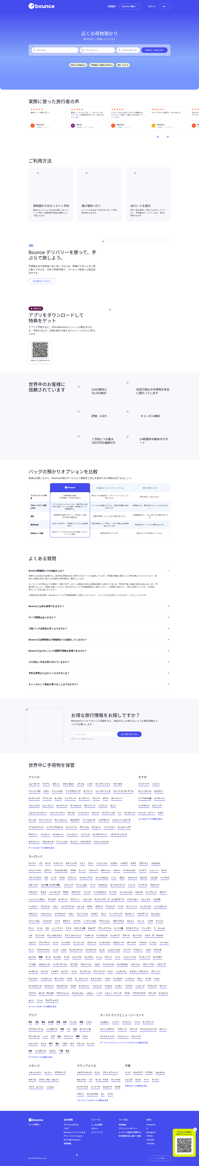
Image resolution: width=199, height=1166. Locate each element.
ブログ (66, 1128)
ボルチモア (75, 820)
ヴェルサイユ (62, 986)
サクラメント (34, 841)
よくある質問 (96, 1124)
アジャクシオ (108, 964)
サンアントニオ (108, 812)
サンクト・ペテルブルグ (80, 841)
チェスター (33, 978)
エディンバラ (71, 863)
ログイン (152, 6)
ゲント (31, 928)
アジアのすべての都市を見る (41, 1057)
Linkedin (150, 1140)
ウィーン (82, 870)
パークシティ (83, 812)
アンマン (155, 1079)
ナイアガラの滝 (144, 798)
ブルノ (140, 978)
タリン (104, 913)
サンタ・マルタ (101, 1079)
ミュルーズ (140, 986)
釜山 (57, 1043)
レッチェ (153, 942)
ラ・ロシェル (159, 928)
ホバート (163, 1029)
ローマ (48, 863)
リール (39, 928)
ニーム (39, 1000)
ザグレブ (99, 906)
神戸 (51, 1043)
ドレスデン (89, 957)
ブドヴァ (129, 986)
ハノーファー (57, 928)
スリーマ (127, 950)
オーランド (88, 791)
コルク (97, 964)
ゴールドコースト (107, 1036)
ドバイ (127, 1072)
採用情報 (67, 1143)
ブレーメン (155, 971)
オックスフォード (117, 885)
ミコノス (131, 885)
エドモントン (159, 798)
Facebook (150, 1124)
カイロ (138, 1079)
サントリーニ (131, 906)
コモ (47, 928)
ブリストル (45, 906)
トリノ (114, 877)
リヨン (55, 906)
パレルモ (154, 877)
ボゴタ (117, 1087)
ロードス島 (118, 928)
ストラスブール (67, 906)
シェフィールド (129, 957)
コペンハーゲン (35, 870)
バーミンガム (34, 921)
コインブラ (77, 957)
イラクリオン (132, 899)
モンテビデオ (92, 1094)
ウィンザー (146, 928)
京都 (58, 1022)
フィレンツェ (101, 863)
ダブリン (48, 870)
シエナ (64, 950)
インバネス (65, 942)
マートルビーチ (88, 820)
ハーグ (99, 993)
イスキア (54, 971)
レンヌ (55, 950)
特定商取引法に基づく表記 (130, 1136)
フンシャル (39, 935)
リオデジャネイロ (84, 1072)
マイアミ (46, 784)
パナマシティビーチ (118, 834)
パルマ (148, 950)
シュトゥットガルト (37, 899)
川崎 (62, 1029)
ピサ (46, 877)
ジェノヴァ (145, 899)
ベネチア (124, 863)
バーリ (92, 885)
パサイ (85, 1036)
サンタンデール (75, 950)
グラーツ (108, 957)
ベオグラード (142, 913)
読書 (40, 957)
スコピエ (108, 986)
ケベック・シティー (146, 812)
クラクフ (142, 870)
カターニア (33, 885)
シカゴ (90, 784)
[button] (154, 50)
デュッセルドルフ (54, 935)
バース (57, 921)
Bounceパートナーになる (74, 1132)
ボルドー (163, 892)
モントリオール (144, 791)
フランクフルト (35, 877)
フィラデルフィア (73, 791)
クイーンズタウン (107, 1029)
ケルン (71, 913)
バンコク (73, 1022)
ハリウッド (103, 805)
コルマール (91, 942)
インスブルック (160, 906)
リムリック (97, 986)
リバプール (143, 885)
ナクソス (44, 971)
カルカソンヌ (44, 964)
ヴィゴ (48, 957)
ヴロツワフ (76, 892)
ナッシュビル (57, 791)
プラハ (91, 863)
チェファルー (96, 978)
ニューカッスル (126, 892)
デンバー (96, 798)
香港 (81, 1022)
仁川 (52, 1036)
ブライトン (75, 899)
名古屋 (51, 1022)
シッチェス (129, 978)
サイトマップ (96, 1132)
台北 (75, 1029)
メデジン (80, 1094)
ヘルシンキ (87, 899)
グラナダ (157, 950)
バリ (68, 1029)
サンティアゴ (82, 1087)
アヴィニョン (104, 921)
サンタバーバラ (124, 827)
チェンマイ (33, 1043)
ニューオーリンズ (102, 791)
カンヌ (55, 942)
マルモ (73, 986)
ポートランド (116, 798)
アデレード (122, 1029)
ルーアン (65, 971)
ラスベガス (117, 784)
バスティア (161, 964)
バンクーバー (143, 784)
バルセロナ (155, 863)
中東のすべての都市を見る (136, 1086)
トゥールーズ (54, 892)
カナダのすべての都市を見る (150, 819)
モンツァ (163, 986)
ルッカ (102, 950)
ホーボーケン (58, 834)
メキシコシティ (35, 1072)
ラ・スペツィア (115, 913)
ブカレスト (33, 913)
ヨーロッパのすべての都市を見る (42, 1006)
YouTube (150, 1143)
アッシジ (159, 921)
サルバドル (81, 1079)
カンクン (48, 1072)
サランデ (152, 993)
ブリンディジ (44, 942)
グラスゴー (33, 892)
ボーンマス (59, 978)
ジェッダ (128, 1079)
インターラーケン (60, 964)
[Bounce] (41, 6)
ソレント (141, 921)
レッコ (99, 957)
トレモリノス (46, 978)
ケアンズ (133, 1029)
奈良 (30, 1051)
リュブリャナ (145, 906)
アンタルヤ (117, 978)
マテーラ (126, 935)
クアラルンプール (36, 1029)
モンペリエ (137, 935)
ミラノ (82, 863)
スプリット (72, 877)
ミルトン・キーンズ (113, 993)
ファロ (68, 928)
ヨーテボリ (157, 957)
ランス (74, 971)
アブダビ (149, 1072)
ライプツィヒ (85, 971)
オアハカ (32, 1079)
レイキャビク (104, 942)
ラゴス (69, 978)
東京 (30, 1022)
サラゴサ (74, 964)
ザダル (65, 892)
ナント (31, 950)
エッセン (118, 986)
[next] (167, 137)
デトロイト (96, 827)
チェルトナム (77, 993)
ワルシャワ (93, 870)
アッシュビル (62, 841)
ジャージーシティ (57, 812)
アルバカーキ (48, 841)
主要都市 (112, 6)
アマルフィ (138, 950)
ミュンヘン (154, 870)
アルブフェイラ (51, 1000)
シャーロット (72, 834)
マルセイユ (103, 885)
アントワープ (99, 971)
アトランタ (47, 798)
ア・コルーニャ (81, 978)
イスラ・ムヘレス (36, 1087)
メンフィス (85, 834)
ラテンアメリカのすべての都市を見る (92, 1100)
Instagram (150, 1132)
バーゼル (32, 964)
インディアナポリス (54, 827)
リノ (119, 812)
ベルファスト (46, 913)
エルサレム (160, 1072)
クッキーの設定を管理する (130, 1132)
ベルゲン (94, 913)
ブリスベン (127, 1022)
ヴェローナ (132, 877)
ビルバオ (139, 892)
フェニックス (34, 805)
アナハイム (84, 827)
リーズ (120, 906)
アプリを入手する (71, 1124)
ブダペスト (143, 863)
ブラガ (127, 993)
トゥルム (50, 1087)
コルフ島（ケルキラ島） (51, 885)
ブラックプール (104, 928)
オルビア (91, 928)
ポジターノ (129, 913)
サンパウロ (115, 1079)
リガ (30, 935)
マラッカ (80, 1043)
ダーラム (71, 812)
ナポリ (46, 791)
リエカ (156, 978)
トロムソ (90, 993)
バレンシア (68, 885)
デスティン (33, 834)
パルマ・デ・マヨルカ (154, 935)
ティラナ (113, 892)
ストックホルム (101, 877)
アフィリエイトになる (73, 1136)
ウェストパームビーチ (121, 820)
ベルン (110, 971)
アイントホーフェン (73, 935)
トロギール (89, 935)
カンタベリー (84, 986)
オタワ (160, 812)
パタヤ (64, 1043)
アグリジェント (62, 993)
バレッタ (80, 906)
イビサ (150, 921)
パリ (40, 863)
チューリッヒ (82, 913)
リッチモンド (143, 805)
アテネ (73, 870)
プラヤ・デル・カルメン (49, 1079)
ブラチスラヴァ (43, 950)
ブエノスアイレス (110, 1072)
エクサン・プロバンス (139, 971)
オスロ (43, 892)
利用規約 (122, 1124)
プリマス (32, 993)
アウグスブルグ (139, 993)
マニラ (43, 1043)
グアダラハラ (60, 1072)
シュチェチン (121, 971)
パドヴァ (77, 921)
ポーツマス (131, 942)
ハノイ (45, 1036)
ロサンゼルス (68, 784)
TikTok (149, 1136)
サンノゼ (32, 820)
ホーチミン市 (85, 1029)
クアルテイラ (90, 950)
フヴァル (142, 942)
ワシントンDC (35, 791)
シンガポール (51, 1029)
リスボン (114, 863)
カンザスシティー (100, 834)
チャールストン (61, 820)
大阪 (37, 1022)
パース (137, 1022)
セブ (72, 1043)
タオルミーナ (118, 942)
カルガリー (158, 791)
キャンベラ (136, 1036)
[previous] (158, 137)
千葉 (61, 1051)
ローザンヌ (33, 971)
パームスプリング (36, 827)
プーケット (68, 1036)
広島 (65, 1022)
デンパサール (34, 1036)
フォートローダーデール (123, 791)
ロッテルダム (122, 964)
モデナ (90, 906)
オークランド (62, 805)
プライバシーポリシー (128, 1128)
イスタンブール (86, 877)
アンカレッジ (129, 812)
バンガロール (40, 1051)
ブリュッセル (81, 885)
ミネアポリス (103, 820)
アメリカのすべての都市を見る (42, 848)
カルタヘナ (107, 1087)
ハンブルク (165, 877)
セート (31, 1000)
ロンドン (32, 863)
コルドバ (32, 942)
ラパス (110, 1094)
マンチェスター (129, 870)
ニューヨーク (34, 784)
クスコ (97, 1072)
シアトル (80, 784)
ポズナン (66, 921)
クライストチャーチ (148, 1029)
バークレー (45, 834)
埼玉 (67, 1051)
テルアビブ (138, 1072)
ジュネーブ (115, 935)
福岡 (78, 1036)
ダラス (105, 798)
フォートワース (45, 820)
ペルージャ (135, 964)
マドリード (58, 863)
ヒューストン (48, 805)
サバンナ (95, 812)
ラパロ (148, 978)
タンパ (113, 805)
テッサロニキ (102, 935)
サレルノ (131, 921)
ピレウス (32, 957)
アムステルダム (61, 870)
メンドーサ (95, 1087)
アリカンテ (110, 906)
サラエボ (52, 899)
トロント (156, 784)
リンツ (117, 957)
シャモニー (33, 906)
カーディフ (63, 899)
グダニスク (154, 885)
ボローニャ (105, 870)
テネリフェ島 (79, 928)
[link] (42, 281)
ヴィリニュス (78, 942)
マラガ (62, 877)
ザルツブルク (118, 921)
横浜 (43, 1022)
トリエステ (47, 921)
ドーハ (146, 1079)
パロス (107, 978)
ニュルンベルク (113, 950)
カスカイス (49, 986)
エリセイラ (163, 993)
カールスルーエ (35, 986)
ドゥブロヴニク (100, 892)
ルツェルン (155, 913)
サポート (95, 1128)
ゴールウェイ (60, 913)
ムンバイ (90, 1043)
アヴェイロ (152, 986)
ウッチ (66, 957)
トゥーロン (164, 942)
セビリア (143, 877)
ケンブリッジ (70, 798)
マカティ (52, 1051)
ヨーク (164, 870)
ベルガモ (157, 899)
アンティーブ (144, 957)
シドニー (116, 1022)
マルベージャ (86, 964)
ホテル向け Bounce (72, 1140)
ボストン (56, 784)
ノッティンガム (89, 921)
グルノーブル (148, 964)
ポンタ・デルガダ (46, 993)
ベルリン (117, 870)
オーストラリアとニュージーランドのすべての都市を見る (124, 1042)
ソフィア (87, 892)
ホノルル (58, 798)
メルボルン (104, 1022)
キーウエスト (76, 805)
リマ (90, 1079)
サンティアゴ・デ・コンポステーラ (109, 899)
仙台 (59, 1036)
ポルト (122, 877)
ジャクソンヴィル (101, 841)
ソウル (89, 1022)
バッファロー (109, 827)
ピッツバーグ (71, 827)
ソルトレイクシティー (38, 812)
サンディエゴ (34, 798)
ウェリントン (123, 1036)
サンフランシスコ (102, 784)
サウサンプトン (132, 928)
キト (103, 1094)
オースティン (84, 798)
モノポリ (57, 957)
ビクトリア (157, 805)
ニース (53, 877)
